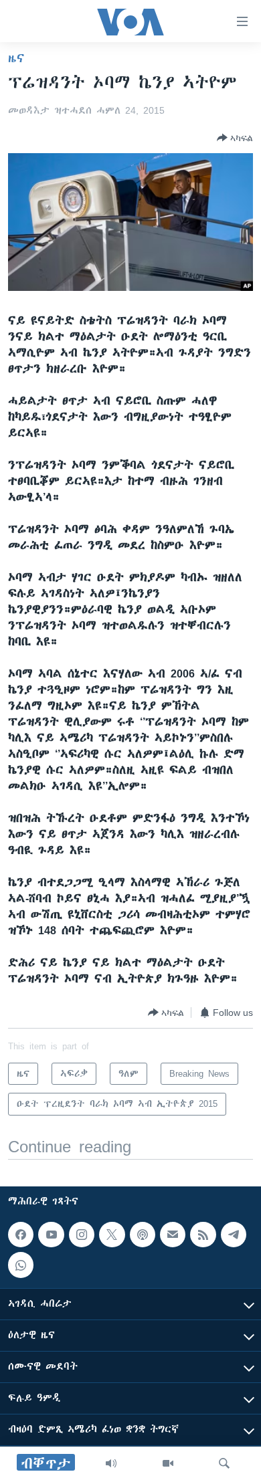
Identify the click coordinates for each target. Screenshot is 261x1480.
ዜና (16, 58)
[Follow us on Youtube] (51, 1234)
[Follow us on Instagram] (81, 1234)
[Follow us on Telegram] (233, 1234)
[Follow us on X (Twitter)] (111, 1234)
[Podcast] (142, 1234)
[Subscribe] (172, 1234)
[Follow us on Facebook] (20, 1234)
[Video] (168, 1463)
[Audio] (111, 1463)
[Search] (224, 1463)
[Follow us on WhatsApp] (20, 1264)
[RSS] (202, 1234)
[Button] (235, 138)
